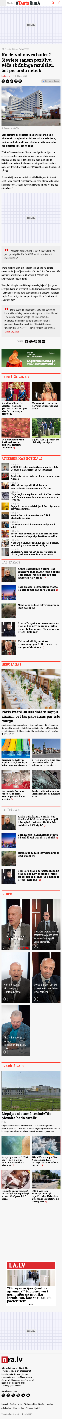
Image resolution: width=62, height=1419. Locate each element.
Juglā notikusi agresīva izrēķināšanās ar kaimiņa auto (46, 794)
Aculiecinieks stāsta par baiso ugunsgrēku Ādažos (35, 477)
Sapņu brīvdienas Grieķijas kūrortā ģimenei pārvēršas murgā (35, 507)
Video (7, 894)
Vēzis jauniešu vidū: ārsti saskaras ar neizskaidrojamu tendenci (13, 443)
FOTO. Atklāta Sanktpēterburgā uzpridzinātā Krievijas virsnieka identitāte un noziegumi (45, 1196)
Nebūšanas (24, 49)
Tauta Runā (11, 49)
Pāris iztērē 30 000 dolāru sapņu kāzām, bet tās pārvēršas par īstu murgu (31, 716)
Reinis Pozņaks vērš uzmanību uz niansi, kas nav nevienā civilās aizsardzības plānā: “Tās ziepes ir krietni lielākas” (38, 627)
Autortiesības (6, 1408)
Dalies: (20, 341)
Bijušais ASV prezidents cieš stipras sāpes (45, 441)
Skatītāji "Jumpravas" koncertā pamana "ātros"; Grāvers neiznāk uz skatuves (33, 553)
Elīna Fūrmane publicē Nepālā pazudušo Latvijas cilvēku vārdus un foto (45, 1161)
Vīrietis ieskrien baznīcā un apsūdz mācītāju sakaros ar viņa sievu (46, 762)
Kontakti (37, 1408)
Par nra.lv (5, 1404)
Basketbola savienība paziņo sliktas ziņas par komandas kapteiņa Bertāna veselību (35, 535)
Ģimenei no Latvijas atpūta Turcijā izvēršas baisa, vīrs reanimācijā (14, 762)
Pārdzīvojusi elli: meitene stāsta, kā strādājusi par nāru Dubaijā (38, 588)
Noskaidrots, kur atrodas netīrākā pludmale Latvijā (30, 516)
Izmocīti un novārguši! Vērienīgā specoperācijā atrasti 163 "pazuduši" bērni (15, 1194)
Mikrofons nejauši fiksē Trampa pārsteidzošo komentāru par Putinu (31, 486)
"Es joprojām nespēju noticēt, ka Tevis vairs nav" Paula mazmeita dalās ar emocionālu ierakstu (35, 497)
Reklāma (13, 1404)
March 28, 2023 (12, 331)
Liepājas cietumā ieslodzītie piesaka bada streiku (26, 1115)
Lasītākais (11, 562)
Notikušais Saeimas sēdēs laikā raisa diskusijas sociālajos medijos (13, 795)
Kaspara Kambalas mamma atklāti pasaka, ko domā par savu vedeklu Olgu (35, 544)
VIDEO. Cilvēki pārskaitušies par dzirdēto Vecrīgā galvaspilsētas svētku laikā (35, 468)
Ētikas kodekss (18, 1408)
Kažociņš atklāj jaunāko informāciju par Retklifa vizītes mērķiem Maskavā (37, 644)
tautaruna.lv (6, 76)
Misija (20, 1404)
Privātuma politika (30, 1404)
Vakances (29, 1408)
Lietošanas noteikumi (46, 1404)
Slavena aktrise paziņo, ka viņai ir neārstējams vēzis (45, 406)
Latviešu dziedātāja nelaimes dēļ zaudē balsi (33, 526)
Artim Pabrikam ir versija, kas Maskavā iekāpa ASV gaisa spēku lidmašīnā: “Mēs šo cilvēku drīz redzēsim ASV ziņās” (39, 573)
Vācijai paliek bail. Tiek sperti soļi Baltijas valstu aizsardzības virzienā (15, 1161)
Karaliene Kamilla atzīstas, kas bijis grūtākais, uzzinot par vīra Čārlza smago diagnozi (14, 408)
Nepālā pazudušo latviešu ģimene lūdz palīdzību (38, 606)
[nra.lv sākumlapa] (10, 3)
